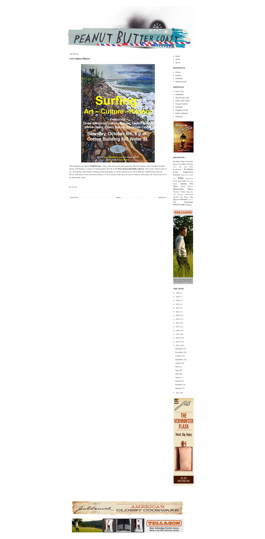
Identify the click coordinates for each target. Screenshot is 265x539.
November (179, 352)
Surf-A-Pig (179, 91)
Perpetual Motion (179, 192)
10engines (179, 116)
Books (190, 161)
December (179, 348)
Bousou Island (177, 164)
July (177, 366)
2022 (178, 308)
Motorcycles (178, 188)
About (177, 59)
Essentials (188, 169)
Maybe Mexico (187, 186)
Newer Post (74, 197)
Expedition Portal (181, 110)
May (177, 373)
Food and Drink (179, 181)
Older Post (162, 197)
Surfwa (178, 72)
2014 (178, 337)
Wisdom (188, 204)
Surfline (178, 75)
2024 (178, 300)
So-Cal (175, 197)
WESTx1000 (179, 204)
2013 (178, 341)
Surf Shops (184, 197)
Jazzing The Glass (183, 185)
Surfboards (183, 199)
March (178, 381)
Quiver (178, 62)
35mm (182, 161)
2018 (178, 323)
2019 (178, 319)
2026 (178, 293)
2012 (178, 345)
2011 (178, 392)
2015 (178, 334)
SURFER (178, 78)
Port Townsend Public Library (131, 168)
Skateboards (189, 194)
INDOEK (179, 107)
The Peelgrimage (183, 202)
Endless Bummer (181, 113)
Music (190, 188)
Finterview (189, 178)
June (177, 370)
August (178, 363)
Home (118, 197)
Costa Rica (177, 167)
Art (186, 161)
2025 (178, 296)
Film (180, 178)
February (178, 384)
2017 (178, 326)
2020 (178, 315)
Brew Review (188, 164)
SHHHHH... (180, 94)
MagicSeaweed (180, 81)
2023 (178, 304)
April (177, 377)
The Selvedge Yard (182, 97)
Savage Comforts (181, 103)
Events (74, 187)
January (178, 388)
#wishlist (176, 161)
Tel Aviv (190, 200)
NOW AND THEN (182, 100)
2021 (178, 311)
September (179, 359)
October (178, 355)
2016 (178, 330)
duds (185, 167)
